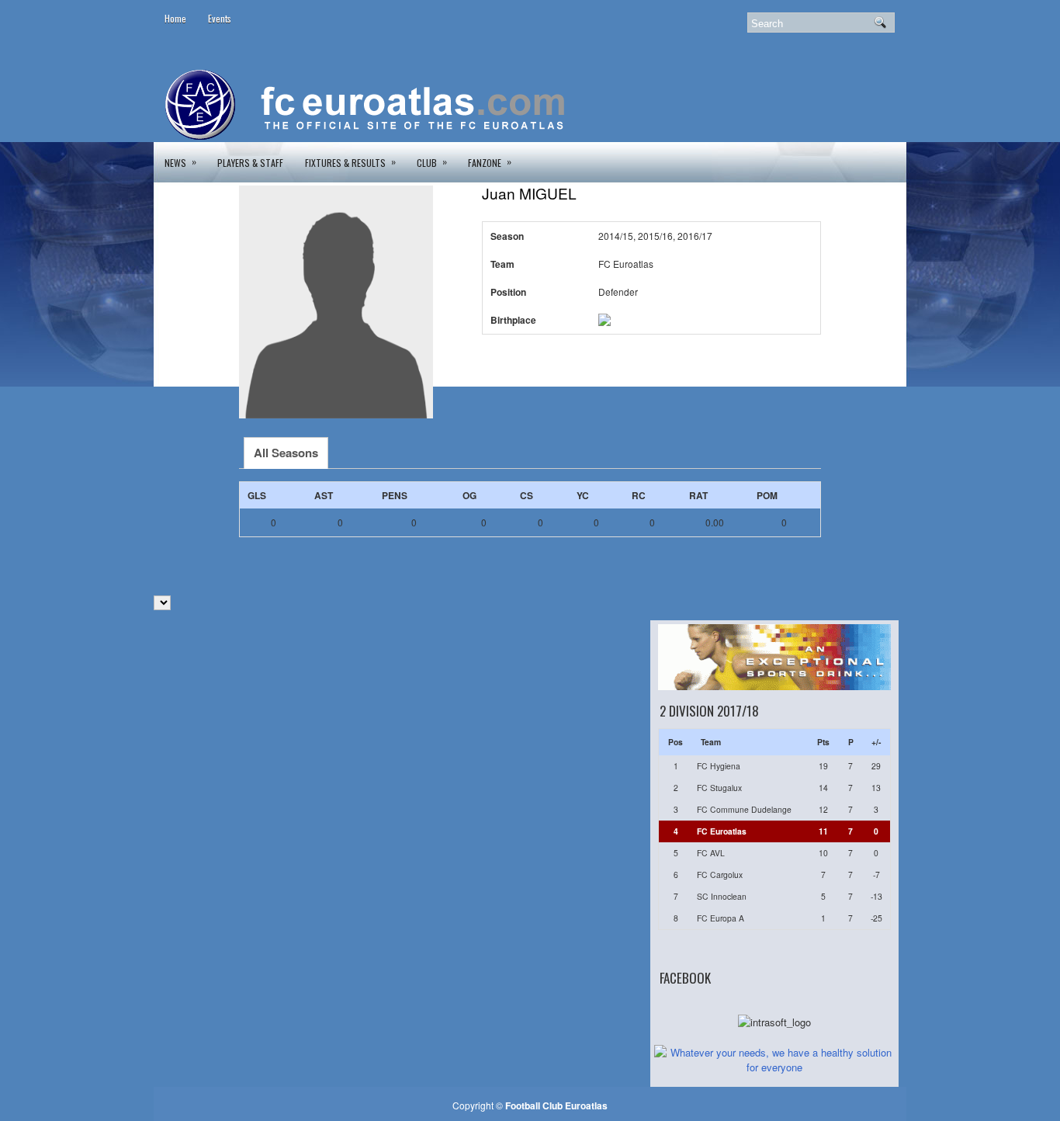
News (180, 161)
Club (432, 161)
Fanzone (489, 161)
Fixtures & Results (350, 161)
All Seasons (286, 452)
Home (175, 18)
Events (219, 18)
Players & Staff (250, 162)
